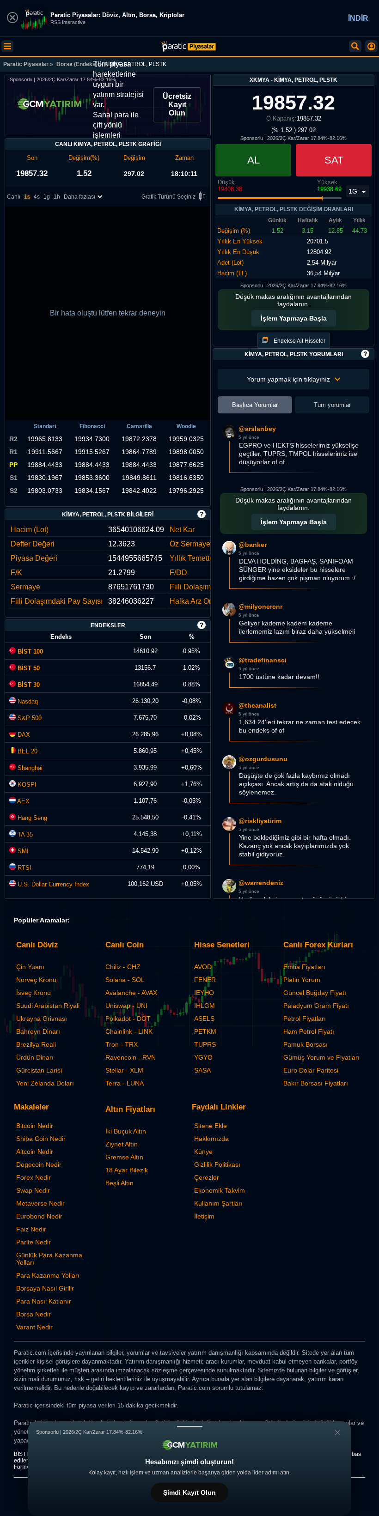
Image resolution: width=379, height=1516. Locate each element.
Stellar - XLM (124, 1070)
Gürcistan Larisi (39, 1070)
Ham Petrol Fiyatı (308, 1031)
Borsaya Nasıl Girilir (45, 1288)
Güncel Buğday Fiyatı (314, 992)
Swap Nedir (33, 1190)
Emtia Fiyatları (304, 966)
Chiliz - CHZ (123, 966)
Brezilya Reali (36, 1044)
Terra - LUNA (124, 1083)
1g (46, 197)
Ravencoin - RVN (130, 1057)
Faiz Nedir (31, 1229)
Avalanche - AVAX (131, 992)
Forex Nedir (33, 1177)
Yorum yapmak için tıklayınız (288, 379)
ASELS (204, 1018)
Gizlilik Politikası (217, 1164)
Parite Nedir (33, 1242)
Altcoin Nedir (34, 1151)
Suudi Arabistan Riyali (47, 1005)
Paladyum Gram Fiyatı (316, 1005)
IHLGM (204, 1005)
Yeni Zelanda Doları (45, 1083)
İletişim (204, 1216)
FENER (205, 979)
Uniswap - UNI (126, 1005)
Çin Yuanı (30, 966)
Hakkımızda (211, 1138)
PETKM (205, 1031)
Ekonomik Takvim (219, 1190)
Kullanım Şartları (218, 1203)
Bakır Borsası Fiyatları (315, 1083)
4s (37, 197)
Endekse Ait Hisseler (298, 341)
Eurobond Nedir (39, 1216)
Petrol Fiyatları (304, 1018)
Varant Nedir (34, 1327)
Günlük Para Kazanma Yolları (49, 1258)
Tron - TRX (121, 1044)
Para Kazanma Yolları (47, 1275)
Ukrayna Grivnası (41, 1018)
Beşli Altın (119, 1183)
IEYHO (204, 992)
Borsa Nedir (33, 1314)
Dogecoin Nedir (38, 1164)
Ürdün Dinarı (35, 1057)
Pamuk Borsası (305, 1044)
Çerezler (206, 1177)
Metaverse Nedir (40, 1203)
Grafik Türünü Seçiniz (168, 197)
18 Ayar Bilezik (126, 1170)
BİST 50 (28, 668)
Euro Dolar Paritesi (310, 1070)
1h (57, 197)
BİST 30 (28, 684)
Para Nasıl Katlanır (43, 1301)
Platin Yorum (301, 979)
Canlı (13, 197)
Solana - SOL (125, 979)
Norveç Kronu (36, 979)
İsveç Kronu (33, 992)
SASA (202, 1070)
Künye (203, 1151)
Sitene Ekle (210, 1125)
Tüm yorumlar (332, 404)
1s (27, 197)
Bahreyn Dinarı (38, 1031)
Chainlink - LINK (129, 1031)
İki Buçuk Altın (125, 1131)
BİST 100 (29, 651)
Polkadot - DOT (128, 1018)
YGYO (203, 1057)
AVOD (203, 966)
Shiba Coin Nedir (41, 1138)
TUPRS (205, 1044)
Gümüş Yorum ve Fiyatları (321, 1057)
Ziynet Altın (121, 1144)
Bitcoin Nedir (34, 1125)
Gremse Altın (124, 1157)
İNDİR (358, 18)
